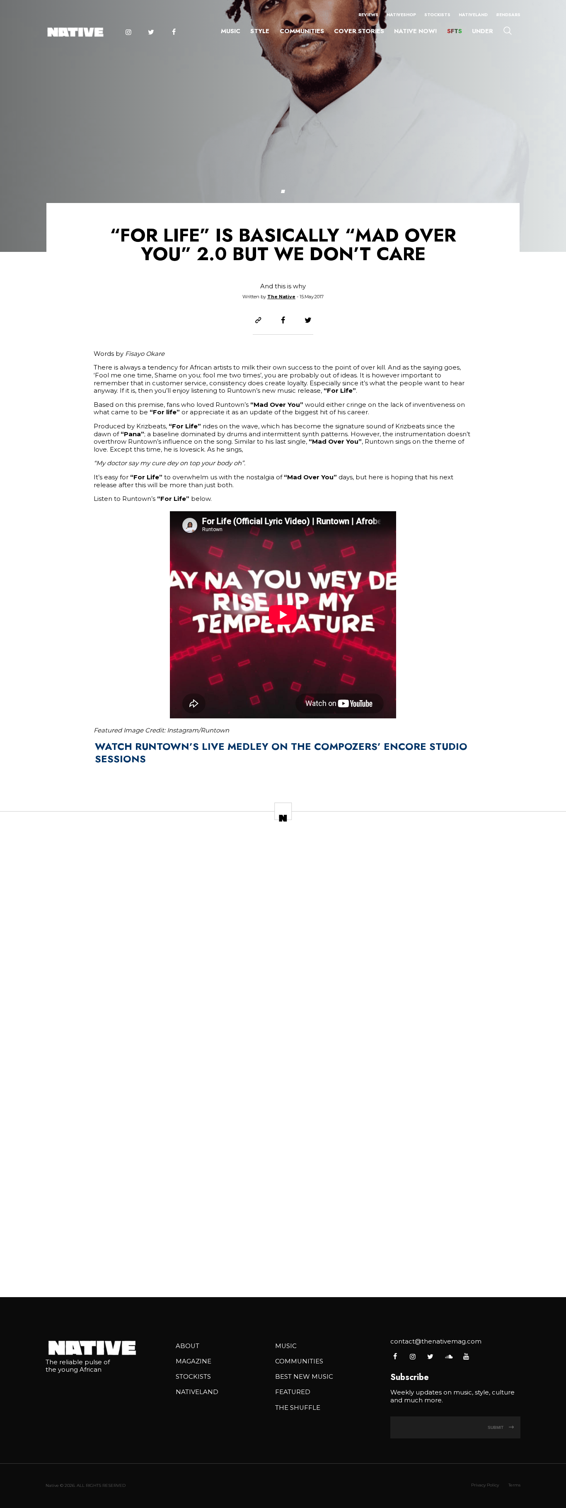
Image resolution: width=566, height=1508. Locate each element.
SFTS (454, 31)
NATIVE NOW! (415, 31)
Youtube (466, 1356)
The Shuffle (297, 1407)
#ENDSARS (508, 15)
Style (259, 31)
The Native (281, 297)
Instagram (128, 32)
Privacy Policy (485, 1485)
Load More (283, 1263)
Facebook (173, 32)
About (187, 1346)
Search (507, 30)
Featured (292, 1392)
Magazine (193, 1361)
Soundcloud (448, 1356)
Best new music (304, 1376)
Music (230, 31)
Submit (496, 1427)
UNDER (482, 31)
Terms (514, 1485)
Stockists (437, 15)
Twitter (151, 32)
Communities (302, 31)
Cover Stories (359, 31)
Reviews (368, 15)
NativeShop (401, 15)
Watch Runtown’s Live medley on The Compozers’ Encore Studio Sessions (281, 752)
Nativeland (473, 15)
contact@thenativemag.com (435, 1341)
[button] (283, 191)
